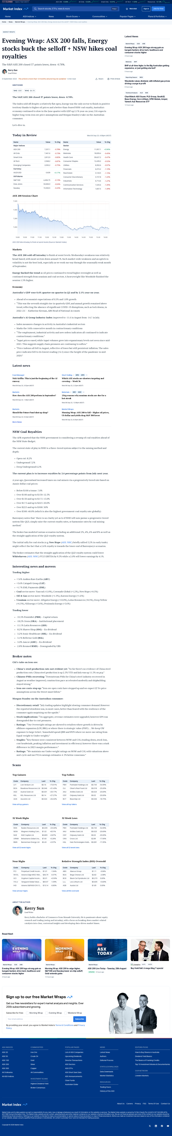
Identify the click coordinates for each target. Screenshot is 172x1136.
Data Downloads (106, 1072)
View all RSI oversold (70, 891)
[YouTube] (168, 1126)
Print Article (115, 79)
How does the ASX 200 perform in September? (34, 395)
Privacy (138, 1104)
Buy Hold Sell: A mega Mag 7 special (147, 968)
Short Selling (67, 375)
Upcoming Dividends (73, 1056)
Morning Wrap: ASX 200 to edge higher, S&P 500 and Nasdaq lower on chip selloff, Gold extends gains (64, 971)
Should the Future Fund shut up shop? (30, 412)
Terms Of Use (153, 1104)
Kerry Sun (12, 70)
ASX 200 (59, 2)
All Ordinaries (7, 1072)
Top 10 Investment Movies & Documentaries (152, 1064)
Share (100, 79)
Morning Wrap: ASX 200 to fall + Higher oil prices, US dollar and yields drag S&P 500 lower (85, 414)
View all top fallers (69, 804)
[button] (9, 32)
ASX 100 (5, 1060)
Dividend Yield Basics (143, 1056)
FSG (144, 1104)
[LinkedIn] (156, 1126)
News (51, 17)
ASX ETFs (69, 1068)
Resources (151, 2)
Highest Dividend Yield (39, 1084)
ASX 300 (5, 1068)
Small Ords (105, 2)
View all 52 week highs (21, 848)
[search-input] (74, 8)
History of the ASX (107, 1091)
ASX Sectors (70, 1064)
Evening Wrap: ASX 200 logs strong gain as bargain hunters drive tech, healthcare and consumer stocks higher (144, 50)
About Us (120, 1104)
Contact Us (165, 1104)
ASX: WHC (33, 556)
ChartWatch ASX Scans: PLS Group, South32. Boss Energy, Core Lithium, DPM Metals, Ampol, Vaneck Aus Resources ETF (146, 99)
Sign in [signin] (146, 9)
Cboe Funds (70, 1080)
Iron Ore (34, 1052)
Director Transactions (73, 1060)
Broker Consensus (38, 1088)
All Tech (128, 2)
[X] (150, 1126)
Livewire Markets (142, 1076)
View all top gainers (20, 804)
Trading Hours (105, 1087)
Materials (65, 392)
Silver (33, 1064)
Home (8, 17)
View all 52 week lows (70, 848)
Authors (103, 1056)
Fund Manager (18, 375)
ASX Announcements (73, 1076)
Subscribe (79, 1019)
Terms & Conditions (64, 1025)
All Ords (81, 2)
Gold (32, 1060)
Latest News (105, 1052)
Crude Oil (34, 1056)
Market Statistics (107, 1076)
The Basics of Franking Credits (147, 1060)
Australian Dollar (71, 1084)
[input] (38, 1019)
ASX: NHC (67, 542)
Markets (15, 392)
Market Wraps (20, 22)
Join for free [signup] (158, 9)
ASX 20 (5, 1052)
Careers (129, 1104)
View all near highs (20, 891)
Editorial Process (106, 1060)
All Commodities (37, 1072)
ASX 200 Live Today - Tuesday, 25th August (107, 969)
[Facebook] (162, 1126)
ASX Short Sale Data (73, 1072)
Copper (34, 1068)
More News (17, 422)
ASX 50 (5, 1056)
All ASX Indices (8, 1076)
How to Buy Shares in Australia (147, 1052)
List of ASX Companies (74, 1052)
